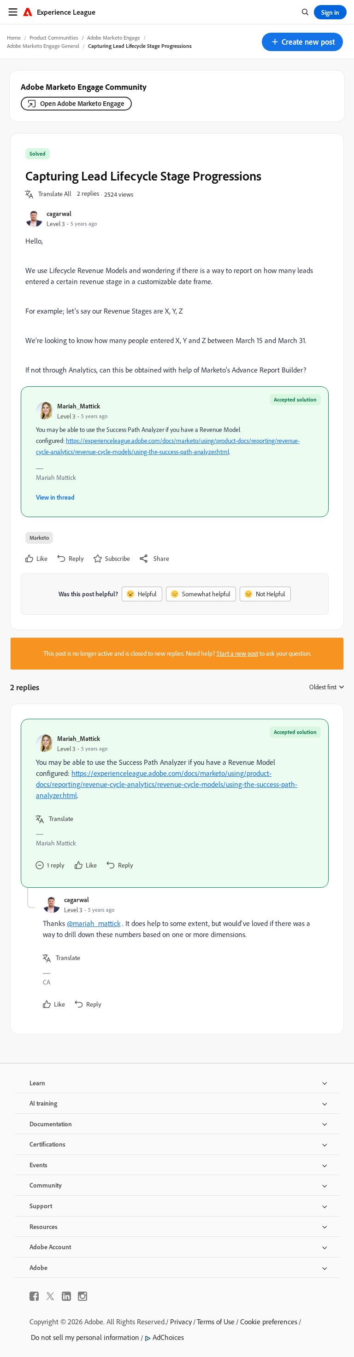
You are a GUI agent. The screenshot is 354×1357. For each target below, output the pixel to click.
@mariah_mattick (93, 923)
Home (14, 37)
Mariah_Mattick (78, 406)
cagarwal (59, 213)
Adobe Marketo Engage (113, 37)
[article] (175, 803)
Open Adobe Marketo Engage (82, 103)
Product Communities (54, 37)
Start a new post (237, 653)
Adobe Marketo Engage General (43, 45)
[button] (302, 42)
